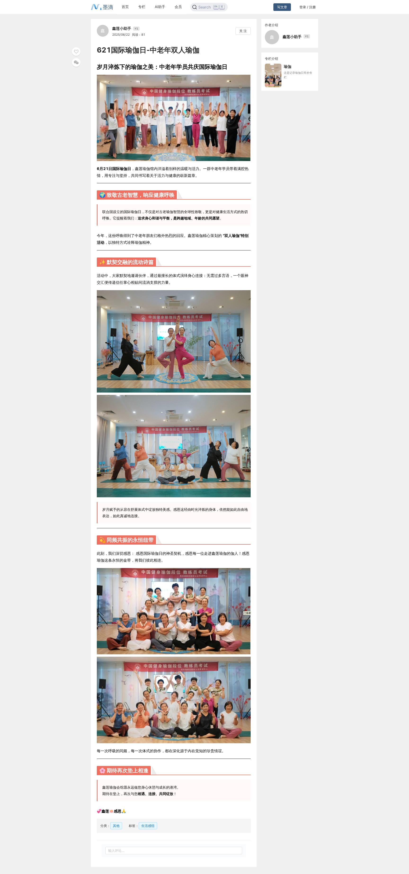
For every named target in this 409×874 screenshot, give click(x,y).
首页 (125, 6)
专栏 (141, 6)
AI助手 (160, 6)
